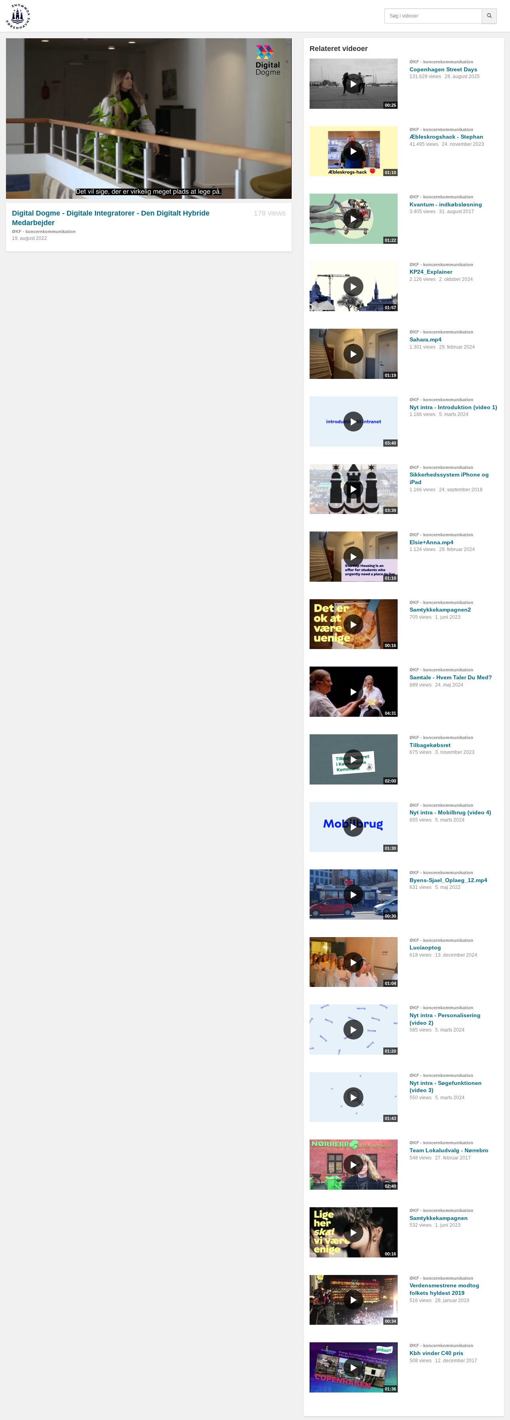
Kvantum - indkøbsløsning (446, 204)
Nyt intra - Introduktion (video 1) (453, 407)
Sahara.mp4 (425, 339)
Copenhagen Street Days (443, 69)
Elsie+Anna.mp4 (431, 542)
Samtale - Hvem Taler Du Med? (451, 677)
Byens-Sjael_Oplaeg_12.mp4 (448, 880)
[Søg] (489, 16)
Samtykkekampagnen (439, 1218)
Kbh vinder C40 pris (436, 1353)
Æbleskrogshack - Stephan (446, 136)
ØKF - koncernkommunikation (44, 231)
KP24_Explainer (431, 272)
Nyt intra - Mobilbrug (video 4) (450, 812)
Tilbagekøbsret (430, 745)
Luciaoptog (425, 947)
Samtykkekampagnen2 (440, 609)
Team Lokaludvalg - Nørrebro (449, 1150)
